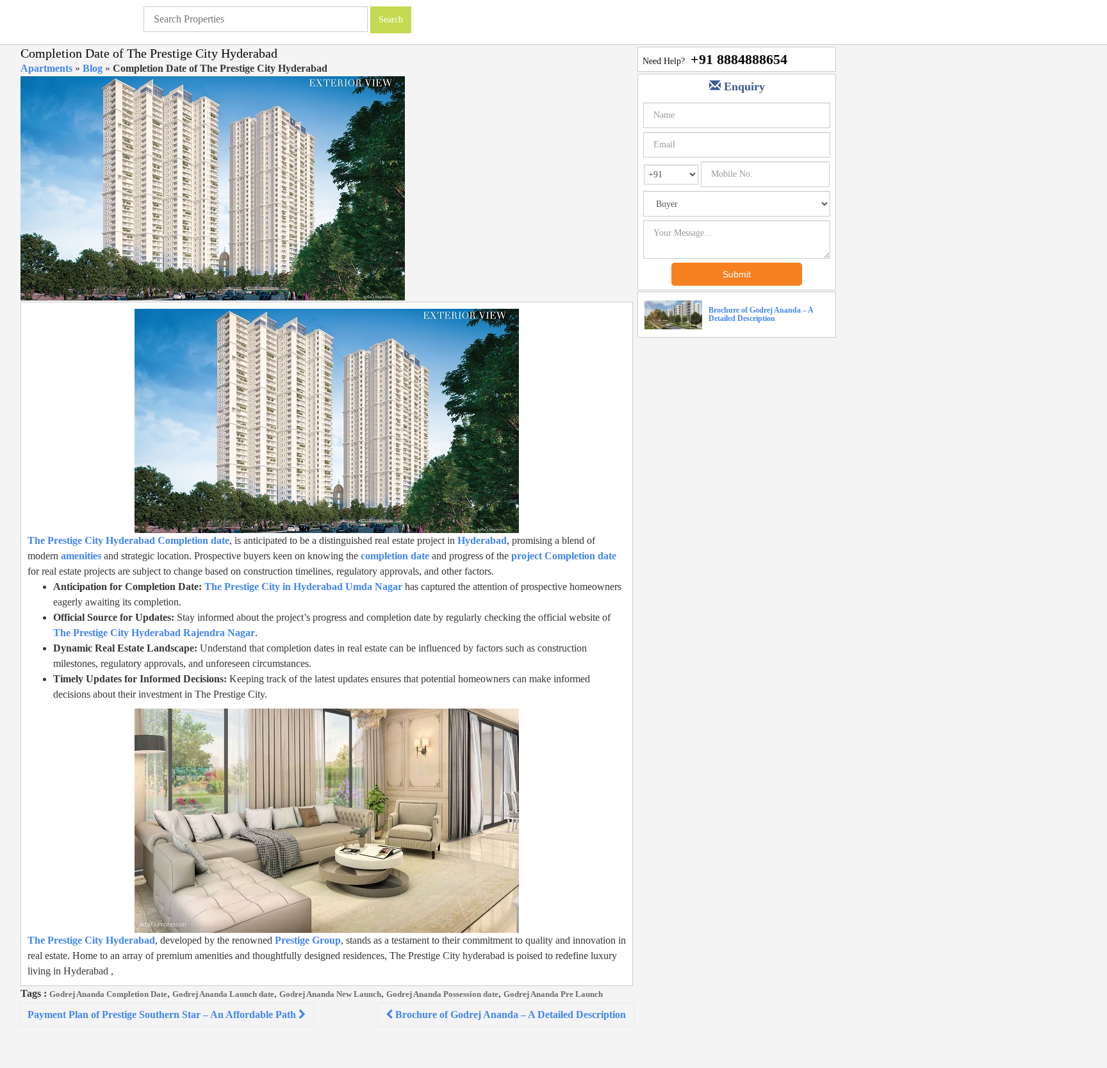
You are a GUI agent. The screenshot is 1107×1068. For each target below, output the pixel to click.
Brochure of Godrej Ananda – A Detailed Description (509, 1014)
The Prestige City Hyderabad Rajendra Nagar (154, 632)
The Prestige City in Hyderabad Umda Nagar (303, 586)
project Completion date (563, 555)
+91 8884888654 (739, 59)
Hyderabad (482, 540)
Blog (92, 68)
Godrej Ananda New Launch (330, 994)
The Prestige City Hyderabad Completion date (128, 540)
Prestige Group (308, 940)
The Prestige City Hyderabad (91, 940)
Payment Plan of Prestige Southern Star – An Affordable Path (163, 1014)
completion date (395, 555)
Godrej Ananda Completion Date (108, 994)
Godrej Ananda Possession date (442, 994)
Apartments (46, 68)
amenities (81, 555)
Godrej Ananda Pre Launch (553, 994)
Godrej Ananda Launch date (223, 994)
